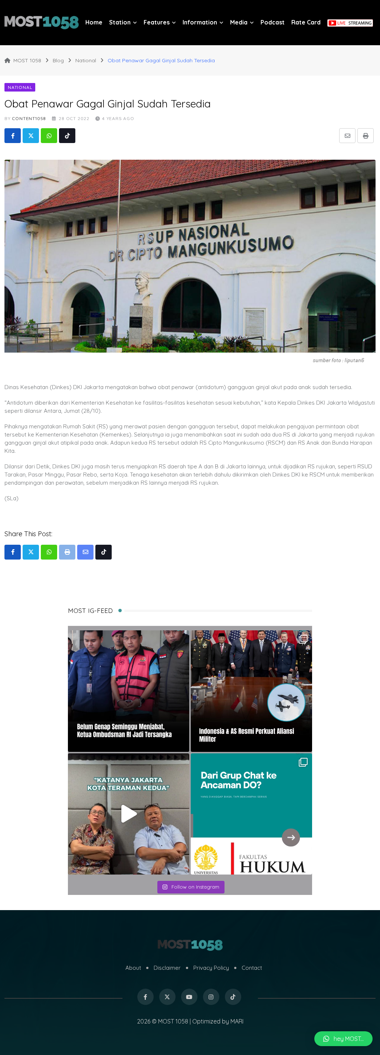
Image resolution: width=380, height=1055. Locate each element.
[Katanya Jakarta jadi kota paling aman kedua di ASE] (128, 814)
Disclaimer (167, 967)
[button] (343, 1038)
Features (157, 22)
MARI (236, 1021)
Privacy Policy (211, 967)
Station (120, 22)
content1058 (29, 118)
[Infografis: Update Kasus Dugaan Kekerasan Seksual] (251, 814)
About (133, 967)
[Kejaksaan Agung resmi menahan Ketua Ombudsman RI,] (128, 691)
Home (93, 22)
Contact (252, 967)
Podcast (273, 22)
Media (239, 22)
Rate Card (306, 22)
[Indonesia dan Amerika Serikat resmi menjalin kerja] (251, 691)
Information (200, 22)
